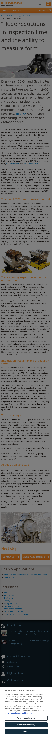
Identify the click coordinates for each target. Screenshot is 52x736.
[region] (26, 711)
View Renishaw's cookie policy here (22, 713)
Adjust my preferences (26, 718)
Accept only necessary (26, 725)
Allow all (26, 731)
